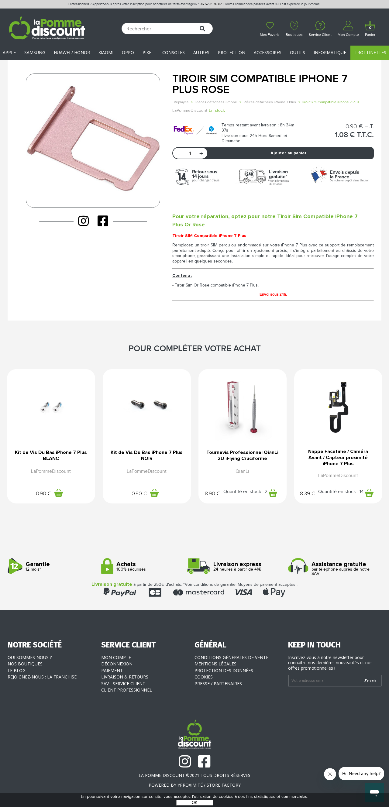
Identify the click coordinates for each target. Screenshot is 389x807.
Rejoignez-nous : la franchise (42, 677)
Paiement (112, 670)
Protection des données (223, 670)
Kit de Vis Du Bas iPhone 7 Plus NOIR (147, 455)
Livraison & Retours (124, 677)
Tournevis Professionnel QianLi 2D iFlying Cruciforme (242, 455)
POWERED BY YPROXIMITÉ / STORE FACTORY (195, 785)
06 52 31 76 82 (211, 4)
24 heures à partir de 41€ (237, 566)
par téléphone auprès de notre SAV (341, 568)
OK (195, 802)
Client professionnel (126, 690)
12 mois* (38, 566)
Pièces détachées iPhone (216, 102)
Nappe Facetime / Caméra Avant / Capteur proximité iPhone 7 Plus (338, 457)
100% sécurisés (131, 566)
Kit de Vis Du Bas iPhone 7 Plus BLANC (51, 455)
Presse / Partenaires (218, 683)
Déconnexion (117, 664)
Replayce (181, 102)
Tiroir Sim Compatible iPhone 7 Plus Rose (259, 84)
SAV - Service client (123, 683)
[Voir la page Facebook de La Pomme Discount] (103, 221)
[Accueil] (47, 29)
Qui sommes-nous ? (30, 657)
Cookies (203, 677)
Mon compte (116, 657)
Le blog (17, 670)
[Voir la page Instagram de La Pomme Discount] (83, 221)
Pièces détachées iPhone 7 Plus (270, 102)
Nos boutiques (25, 664)
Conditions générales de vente (231, 657)
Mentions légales (215, 664)
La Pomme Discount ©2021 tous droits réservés (194, 775)
